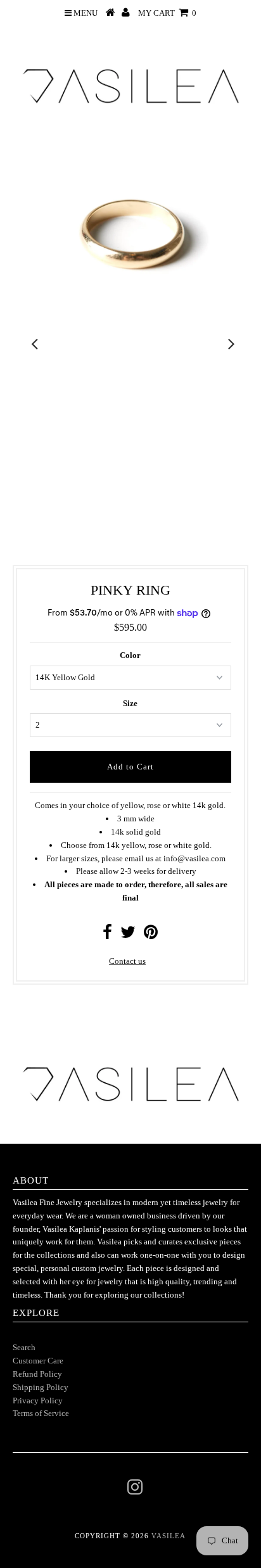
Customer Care (38, 1360)
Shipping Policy (40, 1387)
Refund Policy (37, 1374)
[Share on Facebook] (107, 935)
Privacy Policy (38, 1400)
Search (24, 1347)
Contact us (127, 961)
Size (130, 703)
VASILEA (168, 1536)
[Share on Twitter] (128, 935)
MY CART (167, 13)
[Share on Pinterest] (151, 935)
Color (130, 655)
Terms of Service (41, 1413)
